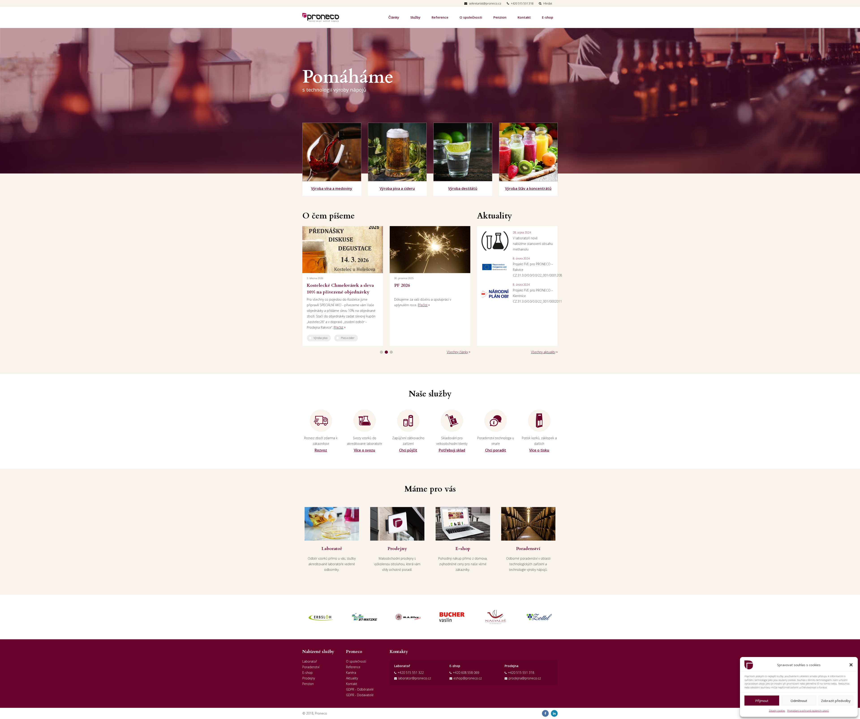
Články (393, 17)
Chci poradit (495, 450)
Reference (440, 17)
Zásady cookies (777, 710)
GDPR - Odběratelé (360, 689)
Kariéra (351, 672)
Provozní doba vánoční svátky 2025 (347, 288)
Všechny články (457, 352)
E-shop (547, 17)
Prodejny (308, 678)
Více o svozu (364, 450)
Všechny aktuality (543, 352)
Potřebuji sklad (452, 450)
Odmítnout (799, 700)
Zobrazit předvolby (836, 700)
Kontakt (524, 17)
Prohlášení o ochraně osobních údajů (808, 710)
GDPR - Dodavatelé (360, 695)
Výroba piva (417, 315)
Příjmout (761, 700)
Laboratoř (309, 661)
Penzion (499, 17)
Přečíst (360, 305)
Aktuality (352, 678)
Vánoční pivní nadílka (427, 285)
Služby (415, 17)
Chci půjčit (408, 450)
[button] (851, 665)
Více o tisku (539, 450)
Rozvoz (321, 450)
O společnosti (471, 17)
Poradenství (310, 667)
